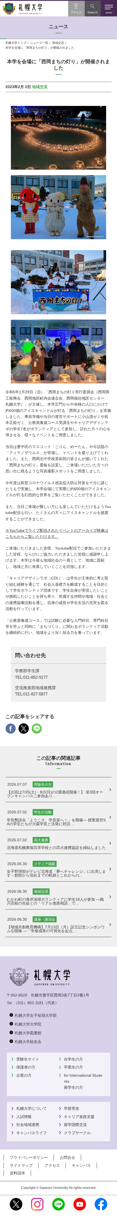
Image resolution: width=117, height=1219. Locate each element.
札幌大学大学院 (28, 1024)
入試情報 (24, 1116)
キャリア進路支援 (79, 1116)
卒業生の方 (73, 1067)
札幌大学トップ (15, 42)
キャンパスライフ (31, 1133)
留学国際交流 (75, 1124)
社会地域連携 (27, 1124)
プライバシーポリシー (29, 1157)
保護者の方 (25, 1067)
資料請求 (17, 1173)
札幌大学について (31, 1108)
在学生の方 (73, 1059)
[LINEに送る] (37, 731)
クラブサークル (77, 1133)
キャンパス (81, 1165)
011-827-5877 (35, 694)
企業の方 (24, 1075)
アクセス (52, 1165)
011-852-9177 (35, 677)
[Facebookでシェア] (10, 731)
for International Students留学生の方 (83, 1081)
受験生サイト (27, 1059)
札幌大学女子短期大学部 (36, 1015)
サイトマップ (21, 1165)
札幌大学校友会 (28, 1041)
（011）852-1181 (29, 1003)
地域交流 (58, 42)
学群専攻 (71, 1108)
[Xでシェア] (24, 731)
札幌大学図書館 (28, 1033)
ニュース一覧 (39, 42)
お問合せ (67, 1157)
